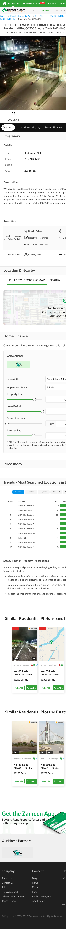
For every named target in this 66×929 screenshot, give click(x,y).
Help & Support (10, 891)
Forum (35, 887)
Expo (34, 891)
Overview (8, 127)
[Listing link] (24, 660)
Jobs (4, 887)
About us (7, 878)
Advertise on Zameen (13, 896)
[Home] (4, 3)
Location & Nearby (29, 127)
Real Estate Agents (41, 896)
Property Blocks (33, 3)
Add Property (39, 900)
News (35, 882)
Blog (34, 878)
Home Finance (53, 127)
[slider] (34, 399)
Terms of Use (9, 900)
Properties (13, 3)
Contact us (7, 882)
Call (33, 687)
